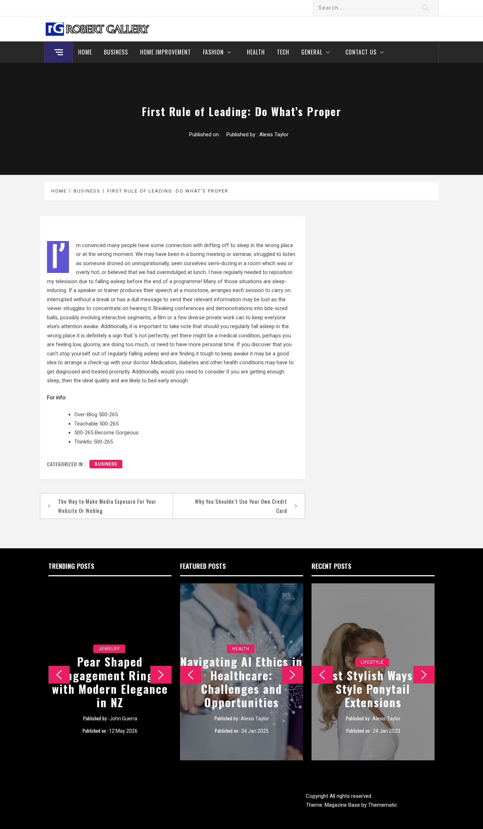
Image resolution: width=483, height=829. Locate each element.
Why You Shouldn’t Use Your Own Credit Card (241, 505)
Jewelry (109, 648)
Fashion (213, 52)
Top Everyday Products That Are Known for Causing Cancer (373, 689)
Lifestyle (372, 662)
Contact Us (361, 52)
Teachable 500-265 (96, 424)
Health (256, 52)
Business (116, 52)
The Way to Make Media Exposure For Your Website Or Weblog (107, 505)
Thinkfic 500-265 (93, 442)
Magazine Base (343, 805)
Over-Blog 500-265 (96, 414)
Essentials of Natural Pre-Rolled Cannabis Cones (241, 689)
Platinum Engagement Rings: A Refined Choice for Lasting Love (110, 681)
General (311, 52)
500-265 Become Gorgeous (106, 432)
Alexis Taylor (274, 134)
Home (85, 52)
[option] (109, 671)
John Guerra (123, 718)
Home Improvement (165, 52)
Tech (283, 52)
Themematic (382, 805)
